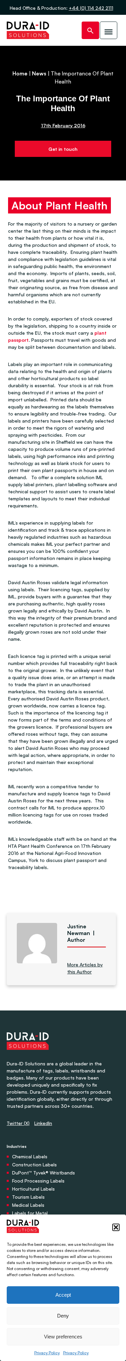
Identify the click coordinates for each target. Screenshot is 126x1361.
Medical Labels (28, 1205)
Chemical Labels (29, 1156)
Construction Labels (34, 1164)
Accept (63, 1295)
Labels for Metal (30, 1213)
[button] (116, 1227)
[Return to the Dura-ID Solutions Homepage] (28, 1056)
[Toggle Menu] (108, 30)
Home (20, 73)
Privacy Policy (47, 1352)
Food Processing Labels (38, 1181)
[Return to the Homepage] (28, 30)
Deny (63, 1316)
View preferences (63, 1336)
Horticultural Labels (33, 1189)
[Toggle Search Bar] (90, 30)
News (39, 73)
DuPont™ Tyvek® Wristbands (43, 1172)
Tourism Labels (28, 1197)
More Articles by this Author (85, 968)
